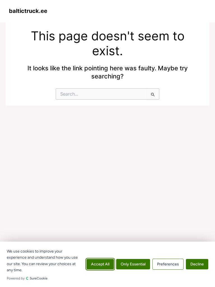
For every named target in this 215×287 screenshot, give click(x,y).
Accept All (100, 264)
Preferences (168, 264)
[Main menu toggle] (200, 11)
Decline (197, 264)
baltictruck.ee (28, 11)
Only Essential (133, 264)
